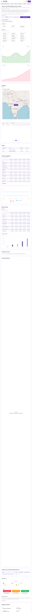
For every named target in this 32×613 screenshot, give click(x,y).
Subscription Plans (16, 17)
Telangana (7, 7)
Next (18, 140)
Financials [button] (20, 4)
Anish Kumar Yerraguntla (12, 151)
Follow (7, 17)
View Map (16, 104)
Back (14, 140)
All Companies (3, 7)
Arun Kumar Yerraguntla (12, 149)
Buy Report (26, 17)
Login (29, 1)
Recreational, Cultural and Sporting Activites (13, 7)
